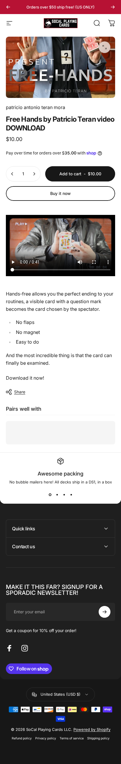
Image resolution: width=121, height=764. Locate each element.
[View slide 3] (64, 494)
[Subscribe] (104, 612)
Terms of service (72, 738)
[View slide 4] (71, 494)
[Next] (112, 7)
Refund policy (22, 738)
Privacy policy (45, 738)
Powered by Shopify (91, 729)
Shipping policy (98, 738)
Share (19, 391)
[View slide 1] (49, 494)
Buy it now (60, 193)
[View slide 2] (56, 494)
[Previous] (8, 7)
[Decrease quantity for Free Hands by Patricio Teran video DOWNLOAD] (12, 174)
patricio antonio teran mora (35, 107)
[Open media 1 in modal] (104, 47)
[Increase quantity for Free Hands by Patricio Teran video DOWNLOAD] (34, 174)
